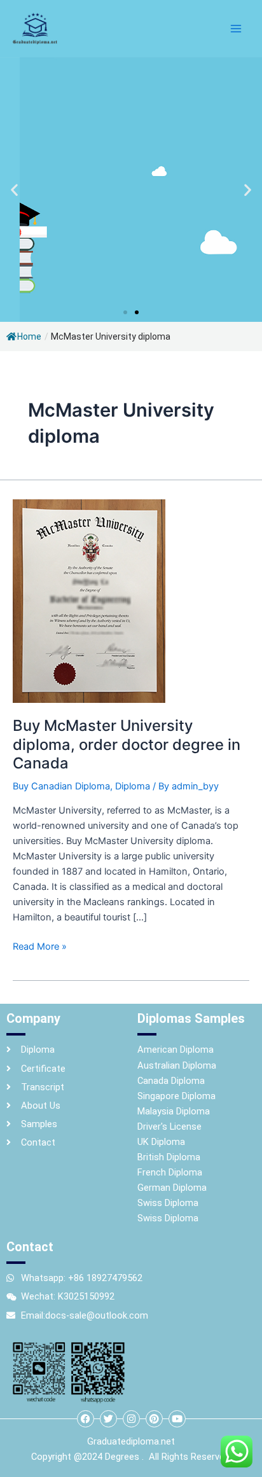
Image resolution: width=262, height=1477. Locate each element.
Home (29, 336)
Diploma (132, 786)
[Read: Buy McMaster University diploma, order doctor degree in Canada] (89, 600)
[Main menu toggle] (236, 28)
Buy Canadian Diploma (61, 786)
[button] (14, 190)
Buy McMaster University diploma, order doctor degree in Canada (126, 744)
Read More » (40, 945)
